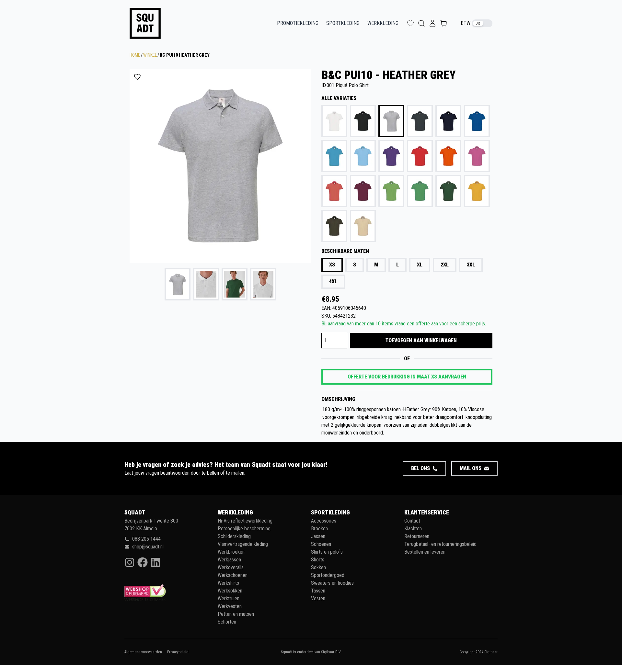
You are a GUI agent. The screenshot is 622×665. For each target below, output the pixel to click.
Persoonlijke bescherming (244, 528)
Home (135, 55)
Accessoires (323, 521)
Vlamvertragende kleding (243, 544)
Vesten (318, 598)
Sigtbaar (491, 652)
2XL (445, 265)
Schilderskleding (234, 536)
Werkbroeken (231, 552)
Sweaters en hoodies (332, 583)
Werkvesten (230, 606)
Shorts (317, 560)
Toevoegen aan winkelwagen (421, 340)
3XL (471, 265)
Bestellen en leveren (424, 552)
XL (419, 265)
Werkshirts (228, 583)
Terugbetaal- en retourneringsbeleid (440, 544)
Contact (412, 521)
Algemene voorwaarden (143, 652)
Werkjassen (229, 560)
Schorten (227, 622)
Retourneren (416, 536)
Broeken (319, 528)
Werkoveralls (231, 567)
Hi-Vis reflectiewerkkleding (245, 521)
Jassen (318, 536)
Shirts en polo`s (327, 552)
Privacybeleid (178, 652)
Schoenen (321, 544)
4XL (333, 281)
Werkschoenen (233, 575)
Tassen (318, 591)
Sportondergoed (327, 575)
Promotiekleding (297, 23)
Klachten (413, 528)
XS (332, 265)
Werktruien (228, 598)
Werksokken (230, 591)
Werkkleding (382, 23)
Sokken (318, 567)
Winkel (150, 55)
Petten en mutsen (236, 614)
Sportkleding (343, 23)
